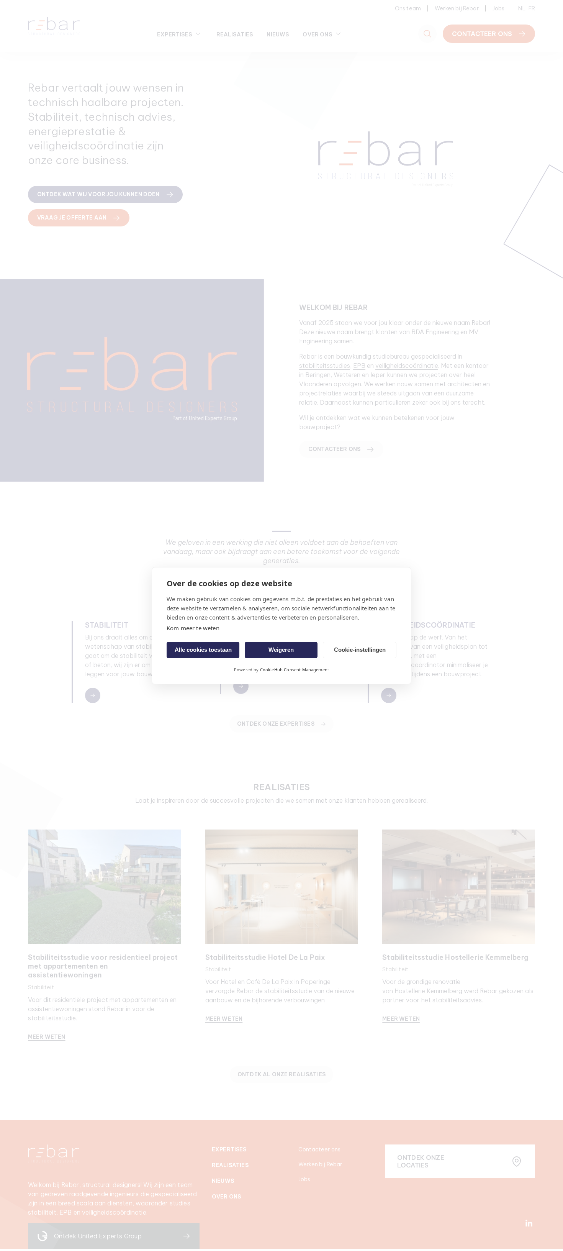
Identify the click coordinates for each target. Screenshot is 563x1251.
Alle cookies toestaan (203, 649)
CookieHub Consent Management (294, 669)
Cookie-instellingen (360, 649)
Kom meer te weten (193, 628)
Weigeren (281, 649)
